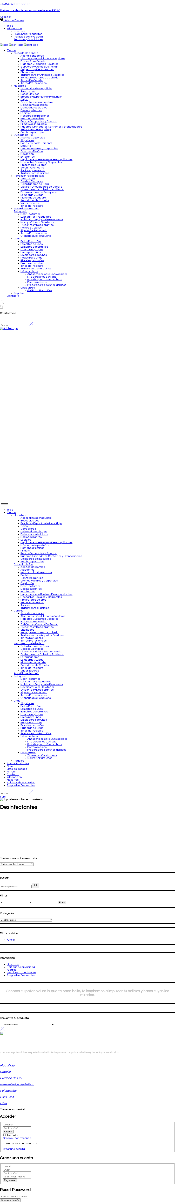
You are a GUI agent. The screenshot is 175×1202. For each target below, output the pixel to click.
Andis (10, 939)
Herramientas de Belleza (17, 1084)
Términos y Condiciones (21, 972)
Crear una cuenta (14, 1149)
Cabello (5, 1071)
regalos (11, 969)
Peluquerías (8, 1090)
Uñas (3, 1103)
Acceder (5, 17)
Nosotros (13, 964)
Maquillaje (7, 1065)
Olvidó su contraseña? (17, 1138)
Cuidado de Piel (11, 1078)
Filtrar (62, 902)
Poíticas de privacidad (21, 967)
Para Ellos (7, 1097)
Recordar (12, 1135)
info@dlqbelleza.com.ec (15, 4)
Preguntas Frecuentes (21, 975)
